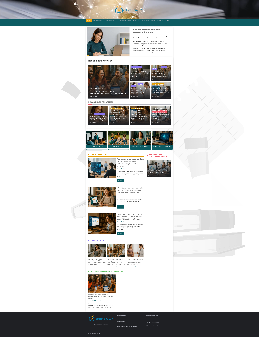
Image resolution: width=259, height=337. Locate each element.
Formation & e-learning (159, 86)
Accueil (88, 20)
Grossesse (135, 68)
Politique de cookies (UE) (152, 326)
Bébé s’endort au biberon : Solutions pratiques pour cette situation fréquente (98, 118)
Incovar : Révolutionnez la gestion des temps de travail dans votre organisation (158, 170)
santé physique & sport (96, 88)
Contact (167, 20)
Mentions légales (150, 319)
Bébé (91, 113)
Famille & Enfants (110, 20)
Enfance (134, 84)
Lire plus (120, 180)
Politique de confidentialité (152, 322)
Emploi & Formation (97, 20)
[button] (87, 24)
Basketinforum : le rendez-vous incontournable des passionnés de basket (108, 92)
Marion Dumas (93, 266)
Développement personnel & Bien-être (128, 20)
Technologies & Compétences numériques (151, 20)
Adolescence (156, 66)
